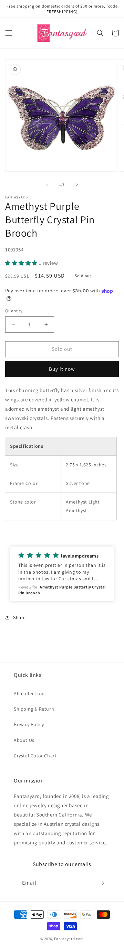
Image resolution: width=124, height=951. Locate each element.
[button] (8, 33)
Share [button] (19, 617)
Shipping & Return (34, 709)
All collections (30, 693)
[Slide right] (77, 184)
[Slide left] (46, 184)
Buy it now (62, 369)
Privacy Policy (29, 724)
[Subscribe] (101, 883)
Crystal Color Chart (35, 756)
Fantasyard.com (69, 938)
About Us (24, 740)
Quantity (13, 311)
